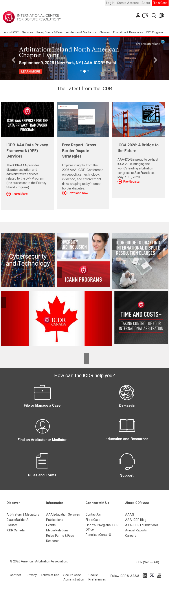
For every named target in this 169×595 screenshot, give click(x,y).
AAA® (129, 514)
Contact (15, 575)
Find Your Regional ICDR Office (102, 527)
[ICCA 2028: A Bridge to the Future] (138, 118)
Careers (130, 535)
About (145, 3)
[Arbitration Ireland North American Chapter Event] (84, 58)
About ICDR (11, 32)
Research (52, 541)
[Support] (126, 468)
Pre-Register (132, 181)
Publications (54, 520)
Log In (110, 3)
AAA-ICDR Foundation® (141, 525)
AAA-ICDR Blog (135, 520)
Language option (162, 15)
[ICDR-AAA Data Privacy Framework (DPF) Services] (27, 118)
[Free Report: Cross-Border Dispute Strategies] (83, 118)
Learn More (20, 194)
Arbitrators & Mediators (23, 514)
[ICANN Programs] (83, 274)
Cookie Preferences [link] (97, 577)
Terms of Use (50, 575)
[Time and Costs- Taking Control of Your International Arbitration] (140, 318)
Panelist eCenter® (98, 534)
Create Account (128, 3)
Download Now (78, 193)
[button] (12, 58)
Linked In (145, 575)
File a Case (160, 3)
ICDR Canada (16, 530)
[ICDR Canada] (56, 318)
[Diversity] (83, 246)
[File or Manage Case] (42, 399)
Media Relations (57, 530)
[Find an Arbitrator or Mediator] (42, 433)
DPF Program (154, 32)
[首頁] (45, 17)
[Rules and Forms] (42, 468)
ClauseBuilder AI (18, 520)
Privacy (32, 575)
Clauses (104, 32)
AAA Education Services (63, 514)
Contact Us (138, 15)
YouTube (158, 575)
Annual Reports (136, 530)
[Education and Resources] (126, 433)
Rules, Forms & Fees (49, 32)
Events (51, 525)
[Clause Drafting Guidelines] (140, 261)
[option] (84, 58)
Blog (146, 15)
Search (154, 15)
